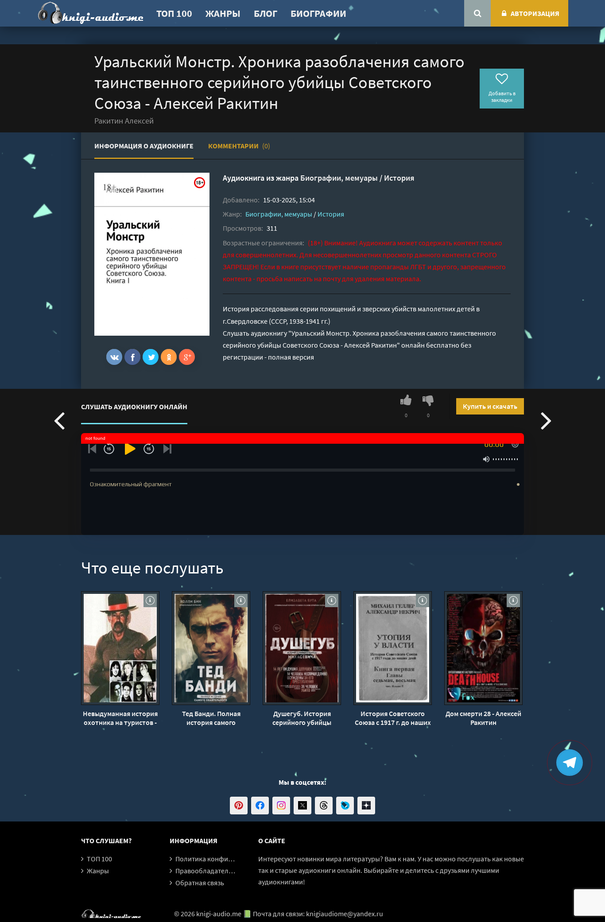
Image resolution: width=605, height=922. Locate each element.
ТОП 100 (174, 13)
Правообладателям (206, 870)
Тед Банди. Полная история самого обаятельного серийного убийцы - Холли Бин (211, 718)
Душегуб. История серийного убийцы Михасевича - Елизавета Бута (302, 718)
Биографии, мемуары (339, 178)
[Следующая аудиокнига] (546, 420)
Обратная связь (199, 882)
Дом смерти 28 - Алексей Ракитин (483, 718)
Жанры (223, 13)
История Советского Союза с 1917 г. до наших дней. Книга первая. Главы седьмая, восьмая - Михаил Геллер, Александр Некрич (393, 718)
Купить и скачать (490, 406)
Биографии (318, 13)
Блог (265, 13)
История (399, 178)
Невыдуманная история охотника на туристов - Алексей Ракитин (120, 718)
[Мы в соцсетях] (239, 805)
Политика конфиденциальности (226, 858)
